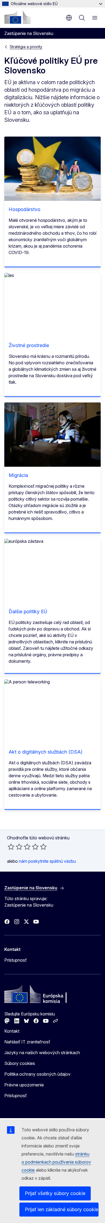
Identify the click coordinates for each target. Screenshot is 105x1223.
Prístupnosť (15, 960)
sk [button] (69, 18)
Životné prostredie (29, 345)
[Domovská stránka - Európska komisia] (17, 17)
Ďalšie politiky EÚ (28, 611)
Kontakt (11, 1031)
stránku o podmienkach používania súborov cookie (56, 1162)
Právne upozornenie (24, 1084)
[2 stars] (15, 846)
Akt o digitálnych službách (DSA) (45, 752)
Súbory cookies (19, 1063)
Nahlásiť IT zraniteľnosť (27, 1041)
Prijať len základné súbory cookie (61, 1209)
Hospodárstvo (24, 209)
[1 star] (11, 846)
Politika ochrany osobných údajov (37, 1074)
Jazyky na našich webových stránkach (42, 1052)
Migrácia (18, 475)
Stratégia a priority (26, 46)
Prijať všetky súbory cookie (55, 1193)
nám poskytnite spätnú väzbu (47, 861)
